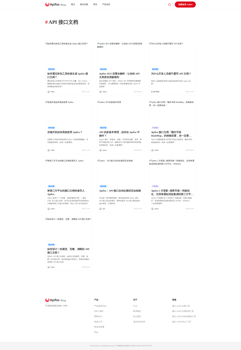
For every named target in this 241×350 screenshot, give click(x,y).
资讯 (95, 4)
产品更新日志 (100, 306)
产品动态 (106, 4)
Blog (96, 332)
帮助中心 (98, 316)
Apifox (53, 91)
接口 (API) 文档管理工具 (183, 311)
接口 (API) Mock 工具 (181, 322)
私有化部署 (99, 327)
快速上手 (98, 322)
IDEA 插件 (99, 311)
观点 (73, 4)
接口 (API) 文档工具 (181, 306)
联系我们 (137, 311)
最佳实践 (84, 4)
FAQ (135, 306)
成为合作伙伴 (139, 322)
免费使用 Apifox (185, 4)
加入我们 (137, 316)
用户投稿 (156, 91)
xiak (103, 208)
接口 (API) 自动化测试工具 (184, 316)
